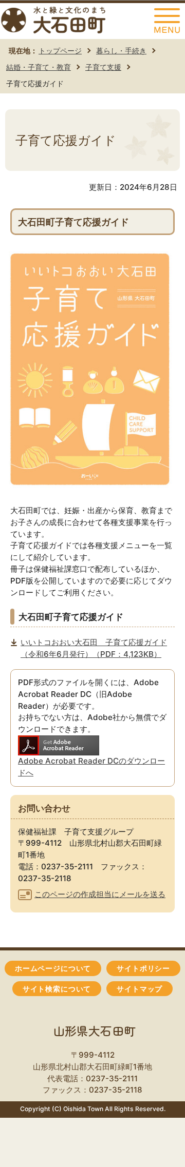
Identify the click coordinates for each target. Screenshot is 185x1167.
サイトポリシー (143, 968)
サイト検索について (57, 989)
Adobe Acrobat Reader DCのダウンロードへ (91, 766)
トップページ (60, 50)
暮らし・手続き (121, 50)
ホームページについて (53, 968)
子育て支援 (103, 67)
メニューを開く (167, 21)
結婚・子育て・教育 (38, 67)
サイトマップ (139, 989)
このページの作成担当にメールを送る (99, 894)
